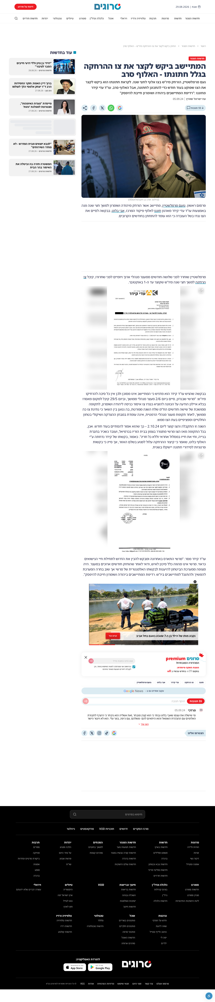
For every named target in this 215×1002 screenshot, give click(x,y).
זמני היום (136, 983)
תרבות (152, 18)
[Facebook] (93, 108)
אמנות (36, 864)
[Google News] (114, 733)
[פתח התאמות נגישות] (209, 996)
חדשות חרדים (30, 18)
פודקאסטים (87, 829)
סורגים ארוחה (128, 943)
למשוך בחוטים (95, 847)
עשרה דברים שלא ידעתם (28, 889)
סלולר (100, 920)
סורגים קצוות (96, 852)
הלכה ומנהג (65, 847)
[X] (102, 108)
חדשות (178, 18)
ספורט (82, 18)
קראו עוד (113, 635)
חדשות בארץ (161, 847)
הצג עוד (145, 724)
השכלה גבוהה (129, 895)
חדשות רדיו (66, 926)
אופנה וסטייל (192, 864)
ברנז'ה (164, 858)
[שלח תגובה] (86, 701)
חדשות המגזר (192, 18)
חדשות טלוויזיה (64, 920)
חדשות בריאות (128, 889)
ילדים (164, 943)
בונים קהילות (160, 889)
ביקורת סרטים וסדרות (29, 858)
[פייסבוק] (84, 733)
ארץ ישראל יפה (65, 895)
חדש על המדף (160, 920)
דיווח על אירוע (25, 6)
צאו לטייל (68, 900)
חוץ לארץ (68, 906)
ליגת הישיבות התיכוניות (187, 900)
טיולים (70, 18)
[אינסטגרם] (99, 733)
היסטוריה (68, 889)
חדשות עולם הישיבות (125, 864)
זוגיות (196, 852)
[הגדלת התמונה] (201, 290)
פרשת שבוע (65, 858)
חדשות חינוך (129, 906)
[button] (195, 581)
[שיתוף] (84, 108)
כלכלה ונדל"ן (97, 18)
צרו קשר (149, 983)
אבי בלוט (118, 210)
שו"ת (68, 864)
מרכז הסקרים (140, 829)
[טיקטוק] (107, 733)
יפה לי (164, 937)
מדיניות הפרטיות (105, 983)
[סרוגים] (137, 964)
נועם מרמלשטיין (173, 205)
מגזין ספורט (193, 895)
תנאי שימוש (123, 983)
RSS (82, 983)
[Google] (119, 108)
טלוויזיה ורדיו (138, 18)
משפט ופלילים (160, 852)
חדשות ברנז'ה (129, 858)
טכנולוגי (57, 18)
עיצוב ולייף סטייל (158, 931)
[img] (143, 338)
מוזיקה (36, 852)
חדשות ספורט (192, 889)
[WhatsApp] (111, 108)
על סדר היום (65, 852)
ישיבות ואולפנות (128, 900)
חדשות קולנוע (65, 931)
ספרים (36, 847)
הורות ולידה (193, 847)
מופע (37, 869)
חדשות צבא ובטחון (157, 864)
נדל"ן (164, 895)
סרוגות (165, 18)
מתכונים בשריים (127, 920)
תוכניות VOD (106, 829)
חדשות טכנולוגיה (95, 926)
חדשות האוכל (128, 937)
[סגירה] (85, 657)
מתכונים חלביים (127, 926)
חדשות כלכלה (160, 900)
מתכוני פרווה (128, 931)
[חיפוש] (16, 18)
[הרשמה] (91, 660)
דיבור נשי (194, 858)
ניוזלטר (71, 829)
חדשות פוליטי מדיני (157, 869)
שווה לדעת (161, 926)
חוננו (157, 210)
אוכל (111, 18)
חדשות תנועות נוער (126, 847)
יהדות (45, 18)
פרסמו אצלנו (162, 983)
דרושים (123, 829)
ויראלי (123, 18)
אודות (91, 983)
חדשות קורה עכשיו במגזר (123, 852)
